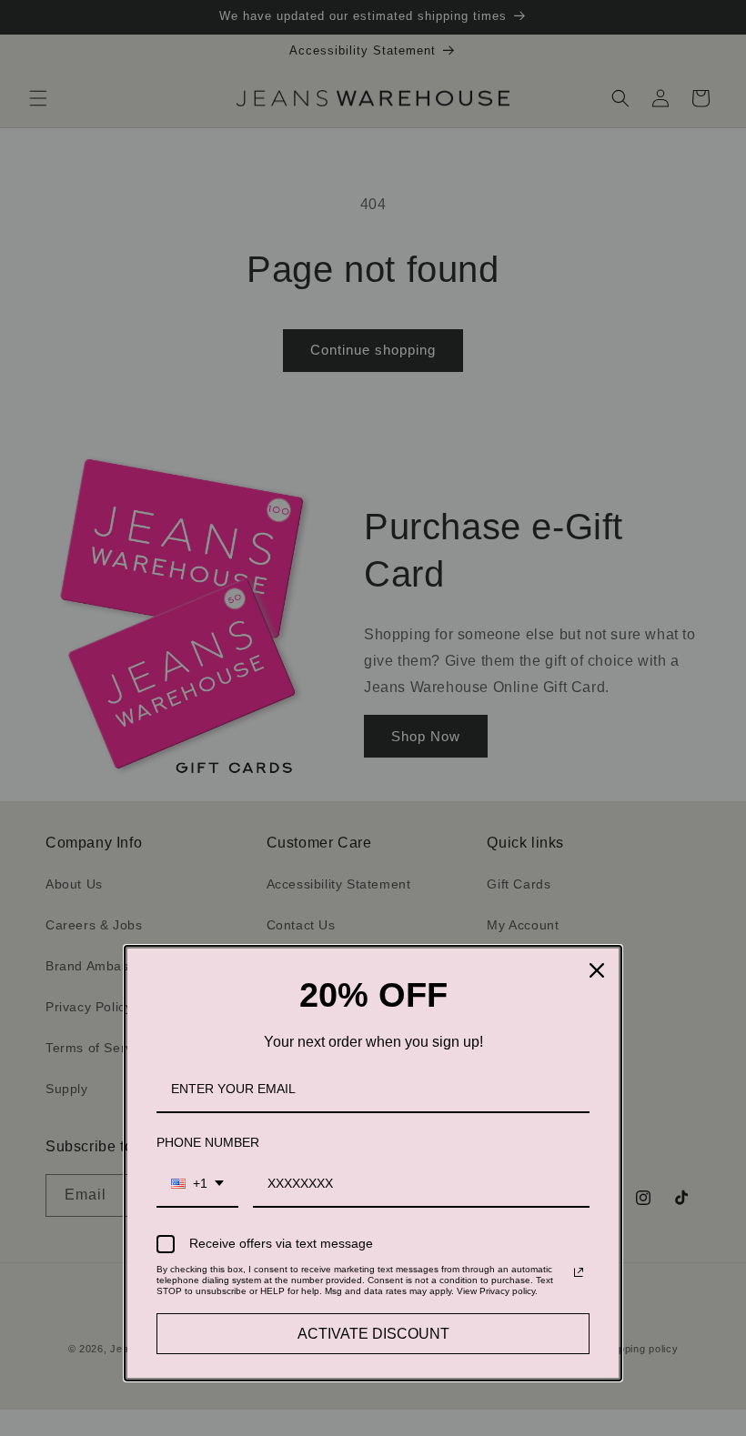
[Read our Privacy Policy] (579, 1272)
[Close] (597, 970)
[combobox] (197, 1184)
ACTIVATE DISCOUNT (373, 1333)
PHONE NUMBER (207, 1142)
